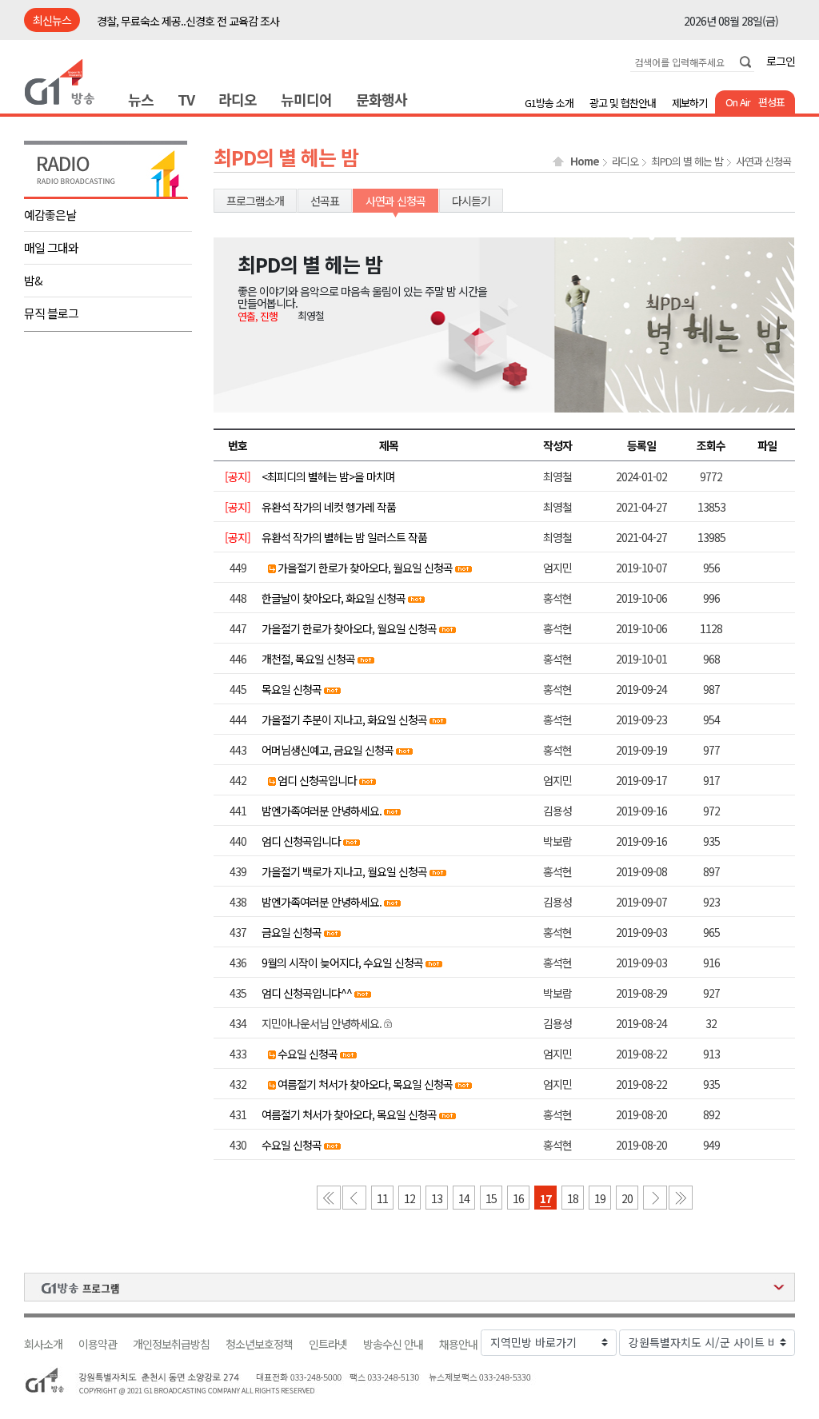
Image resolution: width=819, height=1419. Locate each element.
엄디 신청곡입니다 (317, 780)
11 (382, 1198)
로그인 (780, 61)
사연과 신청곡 (763, 161)
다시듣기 (471, 201)
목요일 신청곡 (292, 689)
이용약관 (97, 1344)
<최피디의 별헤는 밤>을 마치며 (328, 476)
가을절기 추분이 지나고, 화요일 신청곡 (344, 719)
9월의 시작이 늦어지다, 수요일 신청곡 (342, 963)
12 (409, 1198)
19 (599, 1198)
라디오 (237, 99)
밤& (33, 280)
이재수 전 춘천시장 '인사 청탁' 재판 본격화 (188, 25)
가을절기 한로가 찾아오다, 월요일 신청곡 (365, 568)
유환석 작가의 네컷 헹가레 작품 (329, 507)
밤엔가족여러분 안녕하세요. (322, 811)
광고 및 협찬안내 (622, 102)
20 (627, 1198)
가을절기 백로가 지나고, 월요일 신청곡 (344, 871)
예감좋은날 (50, 214)
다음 (655, 1198)
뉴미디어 (306, 99)
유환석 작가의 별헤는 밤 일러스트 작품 (344, 537)
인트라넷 (328, 1344)
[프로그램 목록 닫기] (409, 1287)
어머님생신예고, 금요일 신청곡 (328, 750)
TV (186, 99)
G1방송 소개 (549, 102)
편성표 (771, 102)
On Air (737, 102)
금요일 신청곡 (292, 932)
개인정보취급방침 (171, 1344)
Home (584, 161)
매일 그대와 (51, 247)
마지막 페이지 (681, 1198)
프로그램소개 (255, 201)
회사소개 (43, 1344)
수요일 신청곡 (308, 1054)
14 (463, 1198)
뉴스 (141, 99)
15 (491, 1198)
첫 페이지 (329, 1198)
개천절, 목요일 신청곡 (308, 659)
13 (436, 1198)
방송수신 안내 (393, 1344)
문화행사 (381, 99)
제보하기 (689, 102)
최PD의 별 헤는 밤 (687, 161)
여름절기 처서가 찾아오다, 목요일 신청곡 (365, 1084)
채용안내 (458, 1344)
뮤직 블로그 (51, 313)
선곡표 (324, 201)
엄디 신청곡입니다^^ (307, 993)
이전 (354, 1198)
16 (518, 1198)
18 (572, 1198)
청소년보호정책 (259, 1344)
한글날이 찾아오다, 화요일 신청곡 (334, 598)
